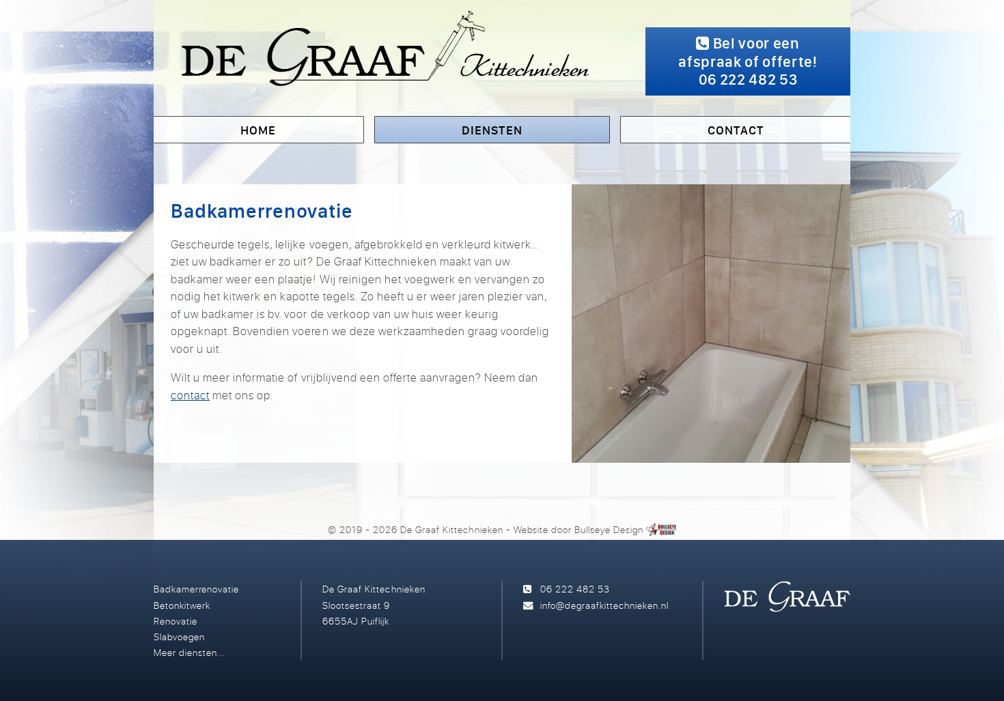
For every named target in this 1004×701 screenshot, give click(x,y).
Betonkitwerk (182, 605)
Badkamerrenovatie (196, 588)
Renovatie (175, 620)
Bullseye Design (608, 529)
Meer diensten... (189, 652)
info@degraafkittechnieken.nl (604, 605)
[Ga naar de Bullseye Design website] (661, 529)
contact (190, 395)
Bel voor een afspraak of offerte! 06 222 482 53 (747, 61)
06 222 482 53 (575, 588)
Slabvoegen (179, 636)
